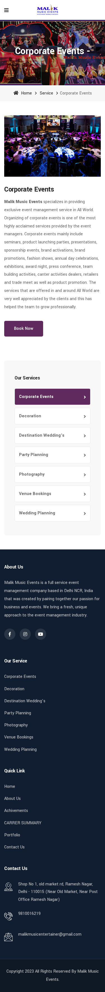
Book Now (23, 329)
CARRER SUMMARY (22, 823)
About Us (12, 799)
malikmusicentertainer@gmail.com (49, 934)
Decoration (30, 416)
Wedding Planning (37, 513)
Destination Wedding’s (41, 435)
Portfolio (12, 835)
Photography (32, 474)
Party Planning (33, 455)
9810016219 (29, 914)
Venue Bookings (35, 494)
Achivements (16, 811)
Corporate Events (36, 397)
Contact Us (14, 847)
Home (26, 93)
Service (46, 93)
